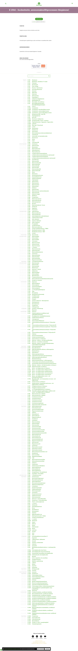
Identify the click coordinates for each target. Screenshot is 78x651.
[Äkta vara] (33, 636)
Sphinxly (45, 643)
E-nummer (34, 21)
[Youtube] (45, 636)
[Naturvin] (37, 636)
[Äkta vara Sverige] (39, 4)
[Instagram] (41, 636)
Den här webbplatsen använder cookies (12, 648)
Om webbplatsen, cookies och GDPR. (39, 642)
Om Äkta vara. (34, 643)
